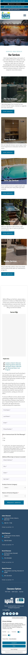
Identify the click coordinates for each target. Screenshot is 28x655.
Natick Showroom (6, 533)
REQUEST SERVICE (14, 502)
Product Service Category (9, 484)
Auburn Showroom (6, 516)
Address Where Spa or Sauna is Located (13, 457)
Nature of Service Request (10, 493)
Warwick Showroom (6, 568)
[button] (25, 15)
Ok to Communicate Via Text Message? (13, 434)
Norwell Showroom (6, 551)
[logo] (7, 15)
